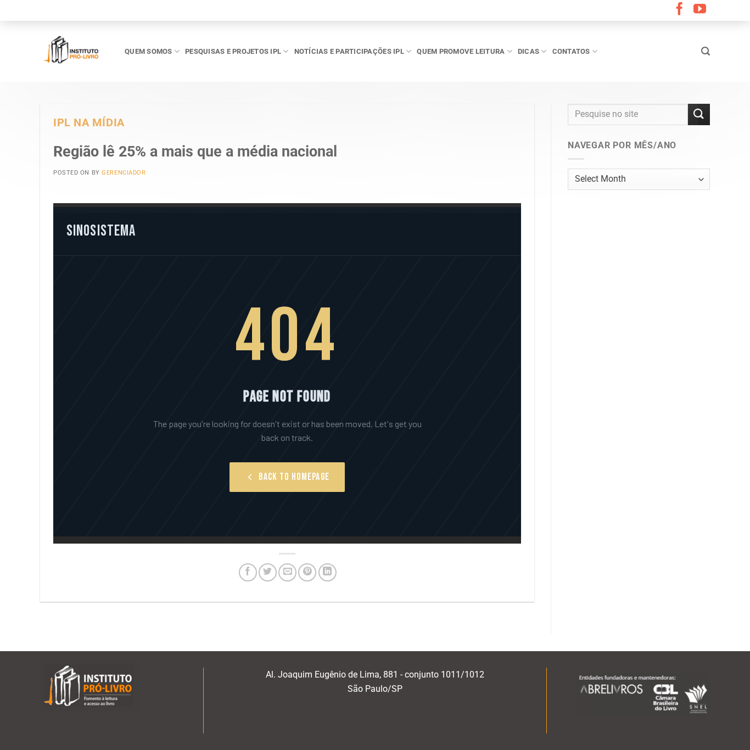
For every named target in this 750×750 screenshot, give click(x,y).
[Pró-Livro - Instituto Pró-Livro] (74, 51)
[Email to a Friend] (287, 572)
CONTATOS (571, 51)
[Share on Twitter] (268, 572)
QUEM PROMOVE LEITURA (461, 51)
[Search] (705, 51)
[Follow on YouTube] (699, 10)
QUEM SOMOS (148, 51)
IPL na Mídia (89, 122)
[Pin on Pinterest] (307, 572)
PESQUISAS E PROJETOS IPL (233, 51)
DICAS (528, 51)
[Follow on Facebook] (679, 10)
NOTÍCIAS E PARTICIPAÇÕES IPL (349, 51)
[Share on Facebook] (248, 572)
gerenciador (123, 172)
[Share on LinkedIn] (327, 572)
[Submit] (699, 114)
